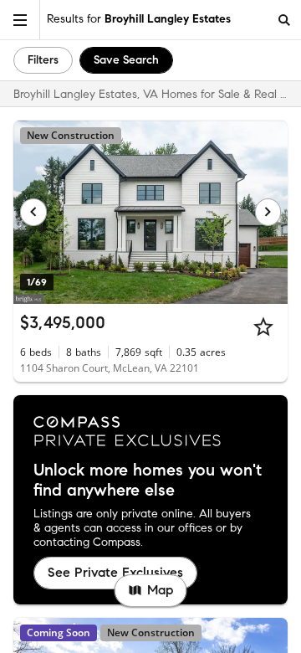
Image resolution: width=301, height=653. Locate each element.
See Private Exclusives (115, 572)
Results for (139, 19)
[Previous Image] (33, 211)
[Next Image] (268, 211)
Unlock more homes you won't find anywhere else (147, 480)
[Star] (263, 326)
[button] (20, 19)
